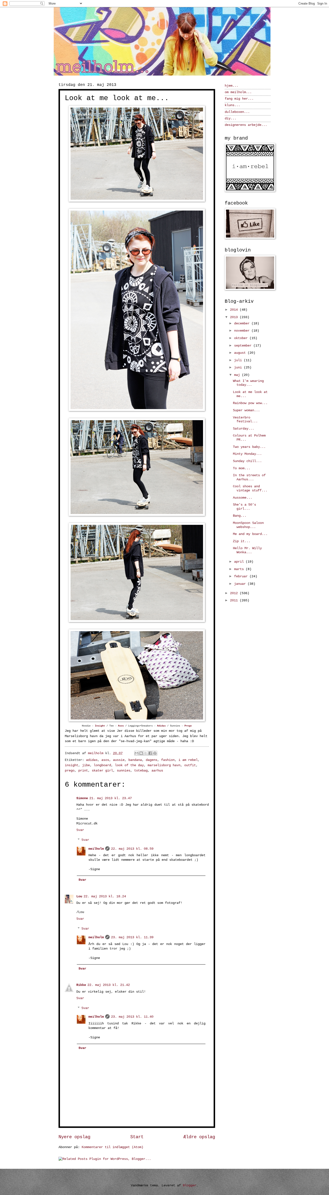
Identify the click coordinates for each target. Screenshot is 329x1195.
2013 (235, 317)
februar (242, 576)
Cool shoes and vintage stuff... (250, 488)
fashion (168, 760)
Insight (100, 726)
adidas (92, 760)
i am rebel (188, 760)
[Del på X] (145, 753)
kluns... (232, 105)
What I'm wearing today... (248, 383)
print (83, 770)
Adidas (161, 726)
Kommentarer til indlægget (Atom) (112, 1147)
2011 (235, 600)
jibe (86, 765)
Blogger (189, 1185)
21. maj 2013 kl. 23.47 (110, 798)
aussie (119, 760)
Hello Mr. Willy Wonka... (247, 550)
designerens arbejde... (246, 125)
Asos (121, 726)
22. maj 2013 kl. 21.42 (108, 985)
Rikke (81, 985)
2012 (235, 593)
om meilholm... (238, 92)
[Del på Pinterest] (154, 753)
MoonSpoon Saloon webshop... (248, 525)
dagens (151, 760)
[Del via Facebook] (150, 753)
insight (71, 765)
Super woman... (246, 410)
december (242, 323)
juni (239, 367)
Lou (79, 896)
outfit (190, 765)
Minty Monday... (247, 454)
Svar (80, 830)
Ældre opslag (199, 1137)
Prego (188, 726)
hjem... (231, 86)
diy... (230, 118)
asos (105, 760)
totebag (141, 770)
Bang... (239, 516)
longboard (102, 765)
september (243, 345)
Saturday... (243, 428)
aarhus (157, 770)
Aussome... (242, 498)
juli (239, 360)
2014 (235, 310)
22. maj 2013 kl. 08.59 (132, 849)
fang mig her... (239, 99)
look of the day (129, 765)
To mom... (241, 468)
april (240, 562)
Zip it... (241, 541)
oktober (242, 338)
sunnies (123, 770)
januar (241, 584)
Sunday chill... (247, 461)
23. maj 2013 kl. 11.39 (132, 937)
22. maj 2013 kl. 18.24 (105, 896)
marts (240, 569)
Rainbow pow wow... (250, 403)
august (241, 353)
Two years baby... (249, 447)
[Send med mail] (136, 753)
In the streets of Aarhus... (249, 477)
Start (137, 1137)
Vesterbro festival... (245, 420)
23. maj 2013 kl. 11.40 (132, 1017)
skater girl (102, 770)
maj (238, 375)
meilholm (96, 849)
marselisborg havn (164, 765)
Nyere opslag (74, 1137)
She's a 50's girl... (244, 507)
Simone (82, 798)
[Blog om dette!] (141, 753)
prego (69, 770)
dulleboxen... (237, 112)
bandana (135, 760)
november (242, 331)
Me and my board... (250, 534)
